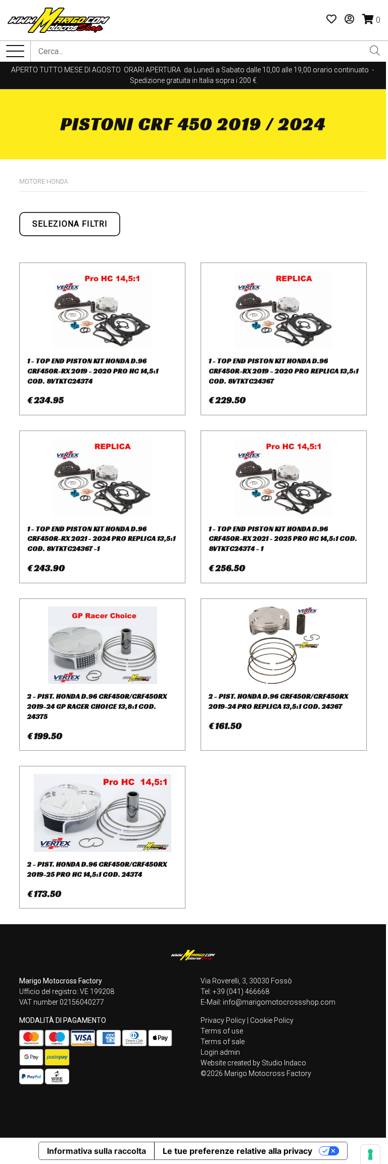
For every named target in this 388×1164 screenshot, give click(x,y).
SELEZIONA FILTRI (70, 224)
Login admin (220, 1052)
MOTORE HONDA (43, 181)
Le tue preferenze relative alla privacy (237, 1151)
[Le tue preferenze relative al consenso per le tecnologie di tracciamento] (370, 1154)
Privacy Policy (223, 1020)
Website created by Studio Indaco (253, 1063)
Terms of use (222, 1031)
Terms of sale (223, 1042)
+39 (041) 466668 (241, 991)
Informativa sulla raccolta (96, 1151)
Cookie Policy (272, 1020)
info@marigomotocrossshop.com (279, 1002)
